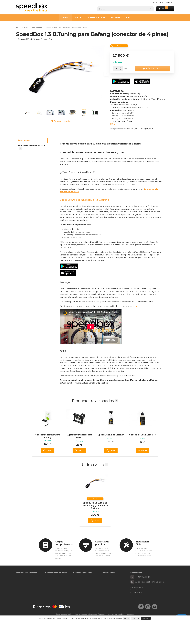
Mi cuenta (166, 2)
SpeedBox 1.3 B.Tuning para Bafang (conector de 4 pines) (95, 505)
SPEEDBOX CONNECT (98, 17)
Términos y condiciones (26, 573)
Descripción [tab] (24, 140)
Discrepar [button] (135, 618)
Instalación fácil (142, 543)
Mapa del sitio (86, 614)
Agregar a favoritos (62, 121)
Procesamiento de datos (56, 573)
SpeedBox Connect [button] (119, 46)
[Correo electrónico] (132, 582)
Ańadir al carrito (154, 68)
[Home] (32, 7)
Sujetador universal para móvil (79, 436)
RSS (92, 614)
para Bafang (37, 27)
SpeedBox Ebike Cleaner (111, 434)
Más (112, 124)
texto (135, 306)
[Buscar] (151, 8)
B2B (128, 17)
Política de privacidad (82, 573)
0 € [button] (166, 8)
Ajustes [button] (126, 618)
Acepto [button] (145, 618)
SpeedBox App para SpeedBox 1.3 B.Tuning (84, 199)
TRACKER (77, 17)
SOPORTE (115, 17)
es (155, 3)
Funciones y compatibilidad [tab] (31, 146)
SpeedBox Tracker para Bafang (47, 436)
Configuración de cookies (104, 614)
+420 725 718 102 (143, 577)
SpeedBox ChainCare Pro (142, 434)
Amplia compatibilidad (64, 543)
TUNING (64, 17)
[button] (171, 8)
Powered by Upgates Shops (124, 614)
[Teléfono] (132, 577)
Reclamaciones (108, 573)
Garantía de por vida (102, 543)
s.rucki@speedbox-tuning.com (150, 582)
